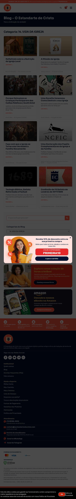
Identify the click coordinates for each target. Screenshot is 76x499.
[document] (38, 249)
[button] (70, 238)
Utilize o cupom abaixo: (51, 250)
